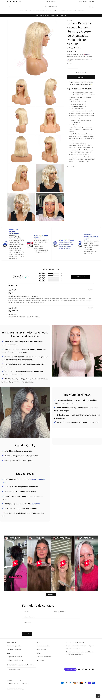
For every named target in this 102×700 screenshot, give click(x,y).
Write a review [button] (81, 277)
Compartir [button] (71, 166)
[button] (9, 6)
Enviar (27, 633)
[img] (12, 290)
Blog (8, 653)
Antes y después (41, 649)
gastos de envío (72, 56)
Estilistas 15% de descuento (15, 660)
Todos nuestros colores (43, 646)
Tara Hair (12, 689)
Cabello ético (40, 660)
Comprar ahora (81, 77)
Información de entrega (14, 649)
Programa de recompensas (14, 657)
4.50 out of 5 (25, 276)
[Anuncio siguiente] (68, 1)
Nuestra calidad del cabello (44, 657)
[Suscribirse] (34, 669)
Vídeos (38, 653)
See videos (51, 594)
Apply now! (35, 503)
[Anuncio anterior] (34, 1)
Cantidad (69, 63)
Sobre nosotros (11, 642)
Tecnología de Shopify (19, 689)
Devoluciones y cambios (14, 646)
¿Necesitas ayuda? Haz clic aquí (75, 642)
